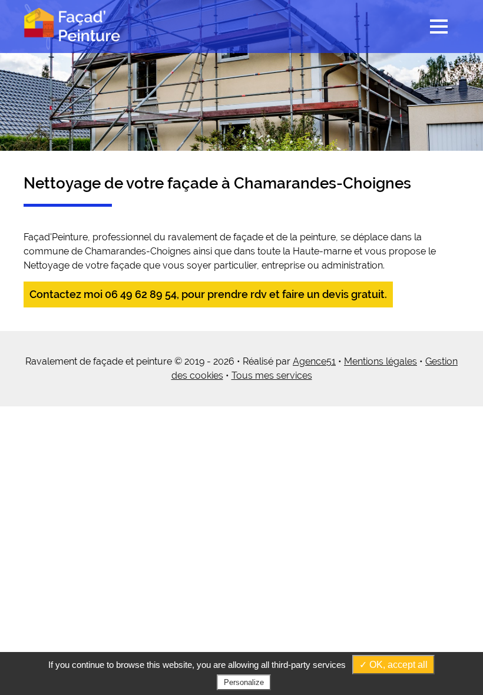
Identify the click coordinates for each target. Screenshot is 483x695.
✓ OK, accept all (393, 665)
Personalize (244, 682)
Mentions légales (380, 361)
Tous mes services (271, 375)
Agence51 (314, 361)
